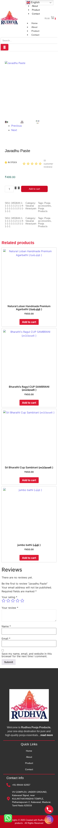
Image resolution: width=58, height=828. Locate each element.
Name (6, 626)
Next (13, 130)
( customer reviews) (48, 163)
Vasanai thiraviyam (30, 207)
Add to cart (34, 189)
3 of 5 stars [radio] (13, 601)
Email (6, 638)
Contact (36, 13)
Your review (10, 607)
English (35, 2)
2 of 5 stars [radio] (8, 601)
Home (34, 23)
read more (46, 735)
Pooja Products (43, 210)
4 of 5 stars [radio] (17, 601)
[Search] (5, 47)
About (35, 6)
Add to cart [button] (29, 322)
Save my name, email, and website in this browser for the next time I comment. (27, 655)
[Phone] (49, 809)
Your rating (9, 597)
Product (36, 10)
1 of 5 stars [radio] (3, 601)
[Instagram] (49, 819)
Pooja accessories (44, 204)
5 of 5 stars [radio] (22, 601)
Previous (13, 125)
